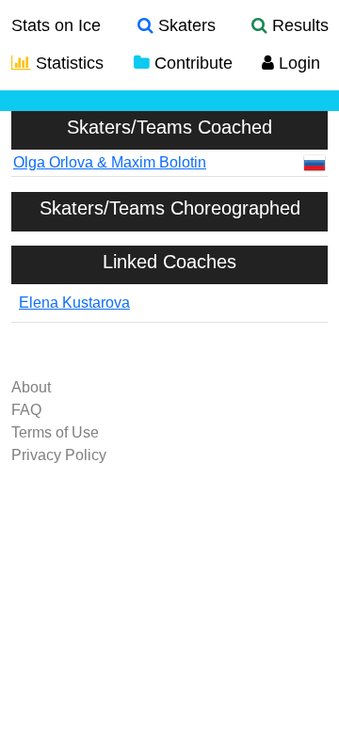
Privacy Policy (58, 455)
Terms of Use (55, 432)
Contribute (191, 63)
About (31, 387)
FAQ (26, 410)
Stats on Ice (56, 25)
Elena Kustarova (74, 303)
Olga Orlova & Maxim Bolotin (109, 162)
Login (297, 63)
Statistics (67, 63)
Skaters (184, 25)
